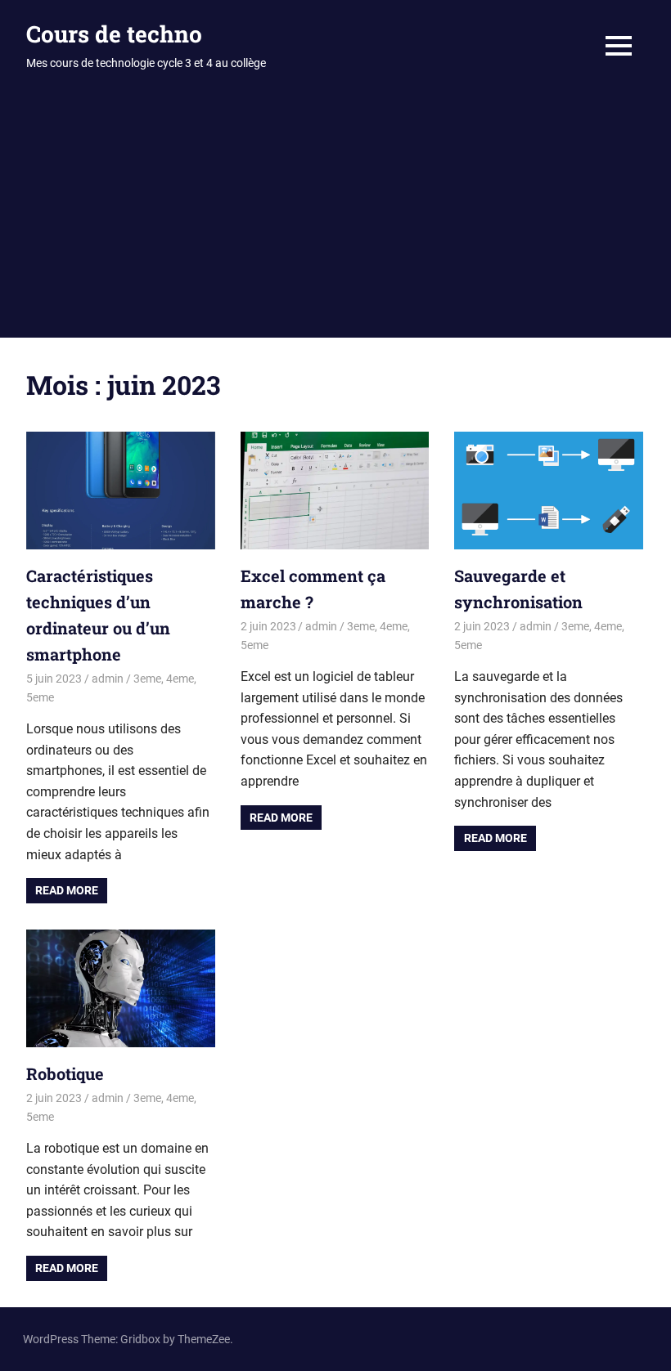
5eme (40, 697)
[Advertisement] (335, 215)
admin (108, 678)
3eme (147, 678)
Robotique (65, 1073)
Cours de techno (114, 34)
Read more (66, 890)
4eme (180, 678)
